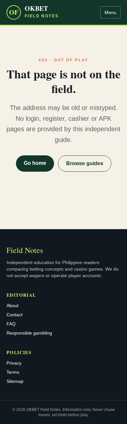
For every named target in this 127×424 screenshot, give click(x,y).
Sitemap (15, 381)
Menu (110, 12)
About (13, 305)
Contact (14, 314)
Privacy (14, 363)
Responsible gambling (29, 333)
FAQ (11, 323)
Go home (35, 163)
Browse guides (84, 163)
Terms (13, 372)
